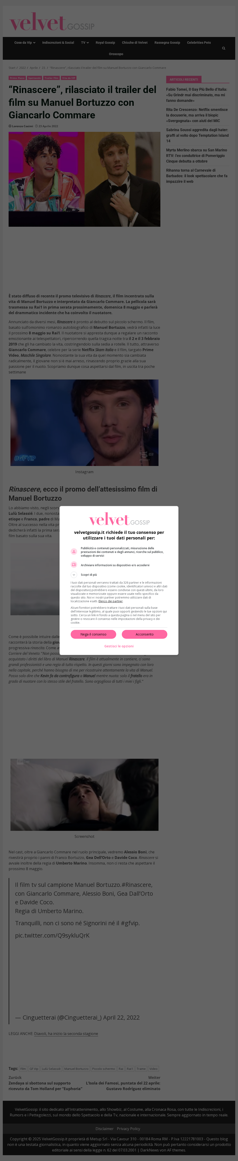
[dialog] (119, 580)
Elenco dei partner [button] (111, 601)
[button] (119, 575)
